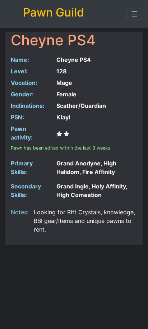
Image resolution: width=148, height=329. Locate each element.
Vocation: (24, 82)
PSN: (17, 117)
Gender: (22, 94)
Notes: (19, 212)
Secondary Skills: (26, 190)
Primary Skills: (22, 167)
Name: (20, 59)
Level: (19, 71)
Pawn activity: (22, 133)
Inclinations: (28, 105)
